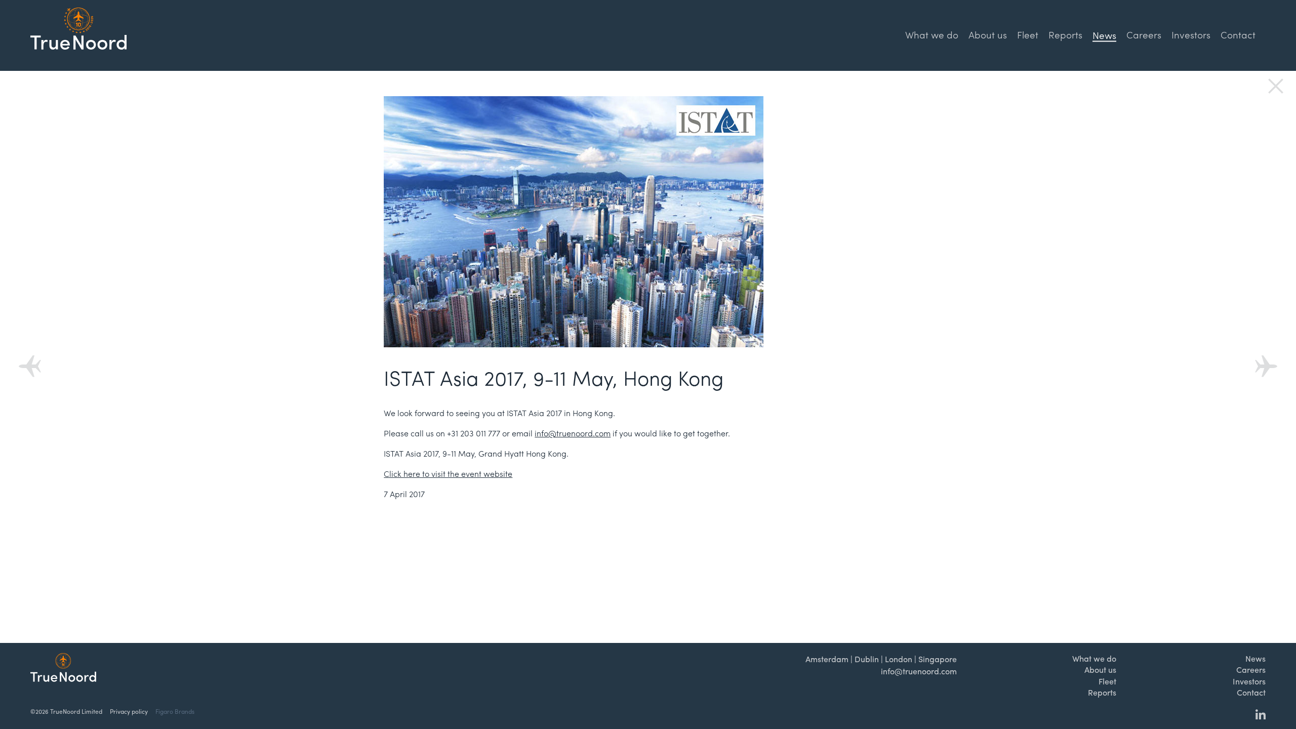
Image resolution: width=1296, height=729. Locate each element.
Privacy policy (129, 711)
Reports (1065, 34)
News (1255, 658)
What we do (931, 34)
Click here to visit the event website (448, 473)
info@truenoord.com (573, 433)
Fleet (1027, 34)
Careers (1143, 34)
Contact (1238, 34)
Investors (1190, 34)
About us (987, 34)
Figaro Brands (174, 711)
